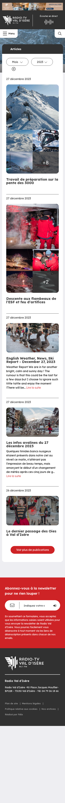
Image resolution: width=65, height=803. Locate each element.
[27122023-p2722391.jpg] (19, 162)
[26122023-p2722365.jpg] (32, 226)
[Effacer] (13, 69)
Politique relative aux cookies (21, 709)
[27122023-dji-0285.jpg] (19, 141)
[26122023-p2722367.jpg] (46, 260)
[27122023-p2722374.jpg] (46, 141)
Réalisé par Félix (14, 714)
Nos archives (49, 709)
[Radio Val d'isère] (16, 20)
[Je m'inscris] (54, 605)
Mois (15, 62)
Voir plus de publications (32, 550)
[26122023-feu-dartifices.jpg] (19, 260)
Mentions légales (31, 703)
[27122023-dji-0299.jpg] (32, 107)
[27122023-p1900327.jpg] (19, 282)
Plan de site (12, 703)
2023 (40, 62)
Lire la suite (33, 387)
